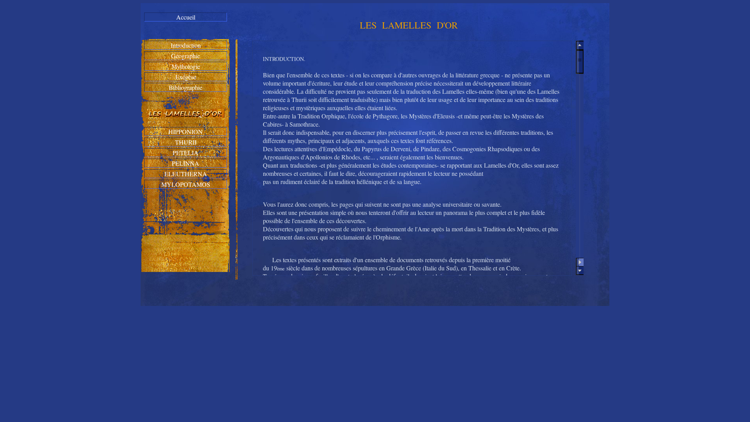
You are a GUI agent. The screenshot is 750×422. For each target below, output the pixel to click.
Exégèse (185, 77)
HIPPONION (185, 131)
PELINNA (185, 163)
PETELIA (185, 152)
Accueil (185, 17)
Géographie (185, 56)
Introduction (186, 45)
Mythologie (185, 66)
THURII (185, 142)
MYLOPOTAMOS (185, 184)
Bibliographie (185, 87)
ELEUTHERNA (185, 174)
